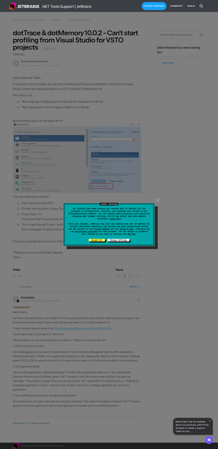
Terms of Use (126, 229)
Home (24, 6)
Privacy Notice (102, 229)
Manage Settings (118, 240)
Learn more (115, 218)
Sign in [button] (191, 6)
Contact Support (154, 6)
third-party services (86, 231)
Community (176, 6)
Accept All (96, 240)
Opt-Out (131, 234)
